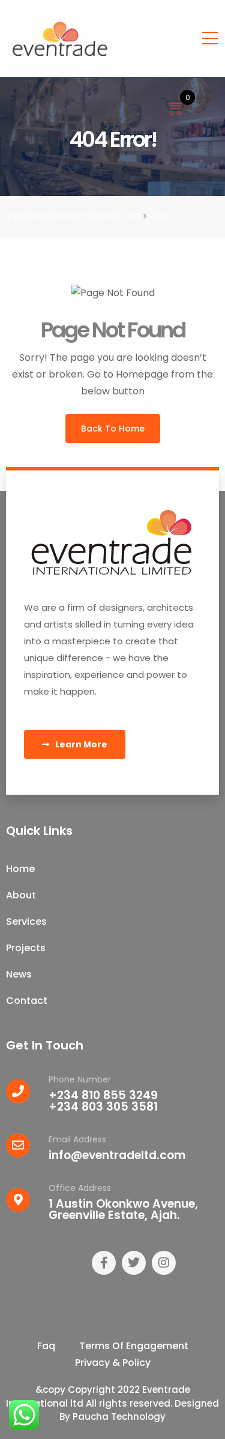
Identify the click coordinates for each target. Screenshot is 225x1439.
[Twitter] (134, 1263)
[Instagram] (164, 1263)
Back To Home (113, 429)
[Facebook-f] (104, 1263)
